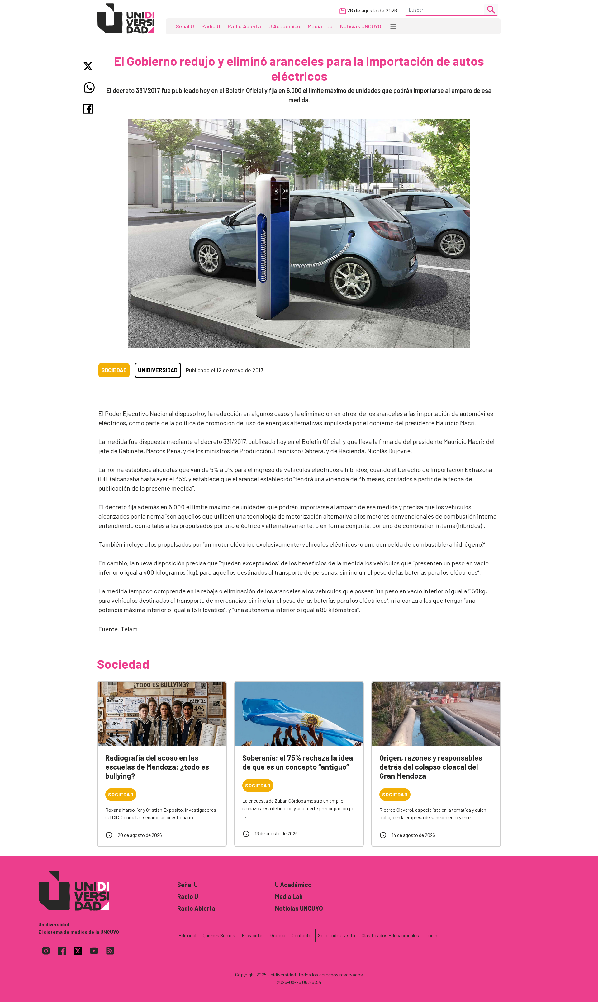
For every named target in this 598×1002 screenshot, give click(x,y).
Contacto (301, 935)
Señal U (185, 26)
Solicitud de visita (336, 935)
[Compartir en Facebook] (89, 109)
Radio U (211, 26)
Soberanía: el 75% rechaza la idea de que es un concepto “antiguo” (297, 762)
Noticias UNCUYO (360, 26)
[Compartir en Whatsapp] (89, 87)
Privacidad (253, 935)
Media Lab (320, 26)
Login (431, 935)
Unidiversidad (158, 370)
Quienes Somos (219, 935)
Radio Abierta (244, 26)
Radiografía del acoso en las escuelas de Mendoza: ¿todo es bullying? (157, 766)
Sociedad (114, 370)
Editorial (187, 935)
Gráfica (277, 935)
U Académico (284, 26)
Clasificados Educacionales (390, 935)
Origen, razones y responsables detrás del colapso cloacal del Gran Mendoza (430, 766)
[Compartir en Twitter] (89, 66)
